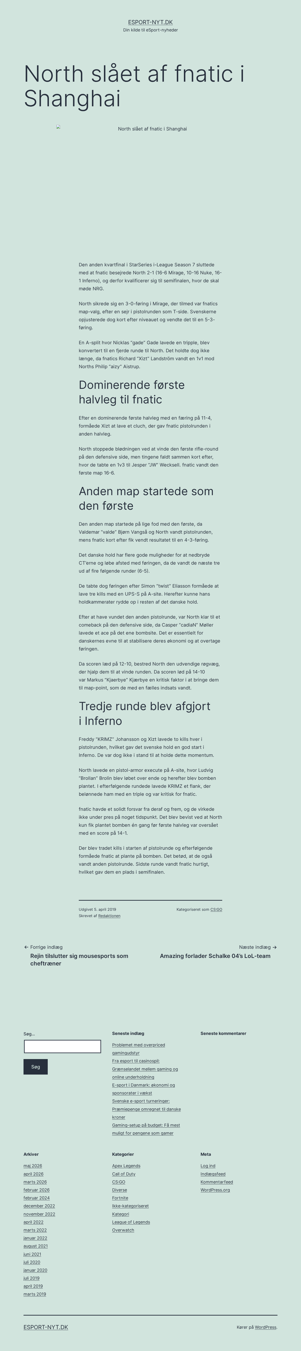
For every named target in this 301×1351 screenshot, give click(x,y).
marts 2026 (35, 1181)
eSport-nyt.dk (150, 22)
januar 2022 (35, 1238)
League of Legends (131, 1222)
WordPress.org (215, 1189)
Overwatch (123, 1230)
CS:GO (216, 909)
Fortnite (120, 1197)
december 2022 (39, 1205)
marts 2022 (35, 1230)
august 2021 (36, 1246)
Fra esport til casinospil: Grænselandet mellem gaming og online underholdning (145, 1068)
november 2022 (39, 1214)
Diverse (119, 1189)
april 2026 (34, 1173)
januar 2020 (35, 1270)
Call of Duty (123, 1173)
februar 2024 (37, 1197)
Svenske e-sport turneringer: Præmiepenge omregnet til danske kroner (146, 1108)
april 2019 (33, 1286)
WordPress (265, 1327)
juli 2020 (32, 1262)
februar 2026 (37, 1189)
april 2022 (34, 1222)
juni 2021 (32, 1254)
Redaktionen (109, 915)
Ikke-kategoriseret (130, 1205)
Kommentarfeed (217, 1181)
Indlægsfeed (213, 1173)
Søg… (29, 1033)
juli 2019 (32, 1278)
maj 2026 (33, 1165)
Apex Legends (126, 1165)
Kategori (120, 1214)
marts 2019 (35, 1294)
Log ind (208, 1165)
